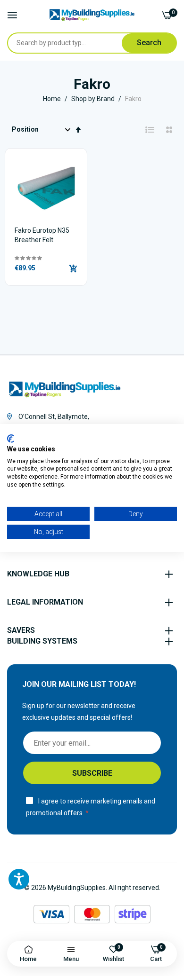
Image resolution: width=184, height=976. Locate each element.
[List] (150, 130)
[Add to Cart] (73, 268)
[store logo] (92, 15)
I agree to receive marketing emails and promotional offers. (90, 807)
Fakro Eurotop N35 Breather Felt (42, 235)
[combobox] (70, 43)
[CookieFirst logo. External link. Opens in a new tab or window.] (10, 438)
